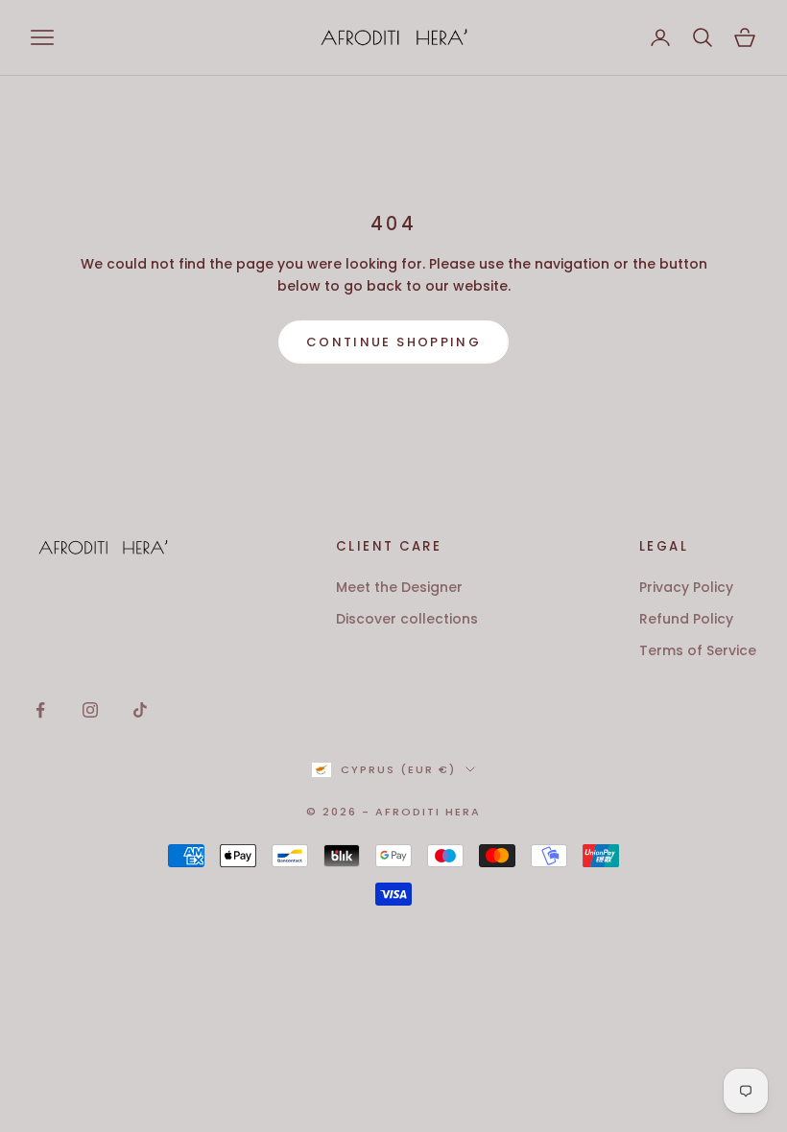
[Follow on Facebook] (40, 709)
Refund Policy (686, 618)
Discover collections (407, 618)
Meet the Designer (399, 587)
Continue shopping (393, 342)
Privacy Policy (686, 587)
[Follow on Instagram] (90, 709)
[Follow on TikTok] (140, 709)
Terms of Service (697, 650)
